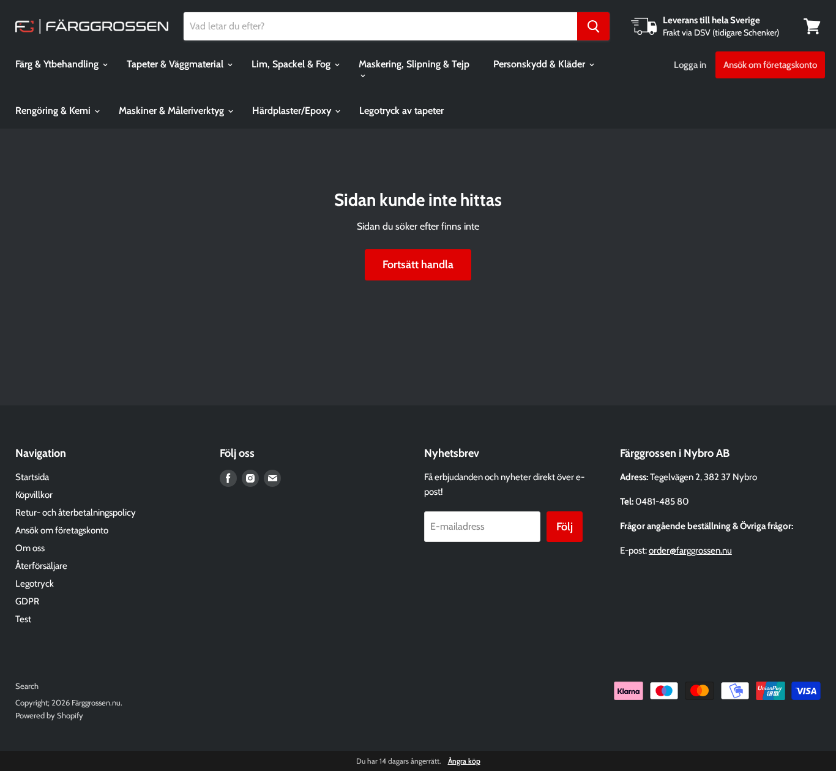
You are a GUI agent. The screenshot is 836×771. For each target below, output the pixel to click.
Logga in (690, 64)
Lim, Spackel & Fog (292, 64)
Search (27, 686)
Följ (564, 526)
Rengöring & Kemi (54, 110)
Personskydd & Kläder (540, 64)
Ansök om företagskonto (770, 64)
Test (23, 619)
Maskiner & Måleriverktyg (172, 110)
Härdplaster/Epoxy (293, 110)
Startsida (32, 477)
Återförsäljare (41, 565)
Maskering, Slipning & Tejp (414, 64)
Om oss (30, 548)
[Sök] (593, 26)
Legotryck (34, 583)
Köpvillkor (34, 494)
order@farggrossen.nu (690, 550)
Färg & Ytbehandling (58, 64)
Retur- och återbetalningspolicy (75, 512)
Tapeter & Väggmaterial (176, 64)
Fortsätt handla (418, 264)
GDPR (27, 601)
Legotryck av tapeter (401, 110)
